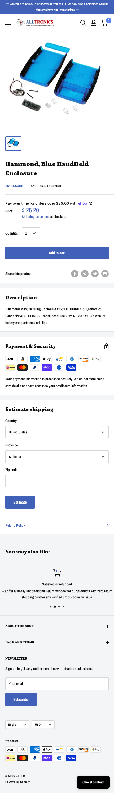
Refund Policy (15, 525)
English (12, 725)
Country (11, 420)
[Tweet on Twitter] (95, 273)
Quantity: (12, 233)
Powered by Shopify (17, 782)
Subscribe (21, 699)
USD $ (39, 725)
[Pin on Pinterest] (85, 273)
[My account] (93, 23)
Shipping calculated (36, 216)
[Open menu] (8, 23)
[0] (104, 23)
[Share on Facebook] (74, 273)
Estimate (20, 502)
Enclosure (14, 185)
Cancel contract (93, 782)
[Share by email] (105, 273)
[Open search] (83, 23)
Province (11, 445)
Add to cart (57, 253)
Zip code (11, 469)
